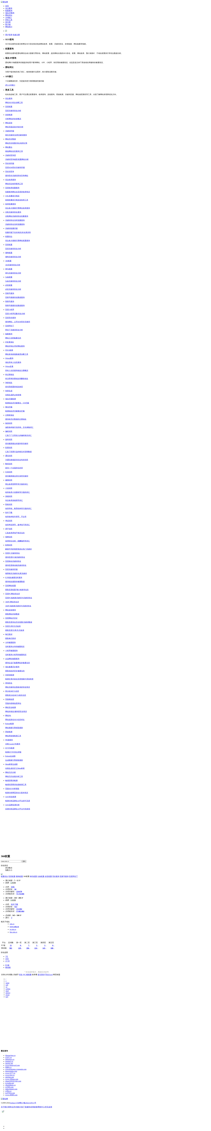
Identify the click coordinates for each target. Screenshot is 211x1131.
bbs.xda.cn (13, 932)
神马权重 (33, 876)
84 (15, 889)
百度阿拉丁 (73, 876)
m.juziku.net (9, 1083)
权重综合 (4, 876)
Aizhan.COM (14, 1103)
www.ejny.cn (10, 1075)
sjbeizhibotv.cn (10, 1085)
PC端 (7, 965)
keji (7, 997)
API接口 (8, 17)
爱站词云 (8, 15)
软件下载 (14, 904)
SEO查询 (8, 8)
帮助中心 (41, 1107)
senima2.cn (9, 1061)
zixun (7, 995)
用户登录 (8, 35)
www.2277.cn (10, 1073)
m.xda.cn (13, 929)
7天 (6, 956)
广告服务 (26, 1107)
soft (7, 985)
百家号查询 (64, 876)
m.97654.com (10, 1093)
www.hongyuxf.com (12, 1065)
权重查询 (8, 11)
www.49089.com (11, 1095)
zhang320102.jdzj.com (13, 1081)
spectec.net (9, 1063)
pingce (8, 993)
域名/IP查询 (9, 13)
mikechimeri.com (11, 1089)
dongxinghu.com (11, 1071)
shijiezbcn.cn (9, 1059)
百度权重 (11, 876)
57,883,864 (20, 911)
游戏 (13, 887)
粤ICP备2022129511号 (27, 1103)
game (7, 983)
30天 (7, 959)
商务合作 (11, 1107)
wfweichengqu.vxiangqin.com (15, 1069)
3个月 (7, 961)
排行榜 (8, 22)
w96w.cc (8, 1091)
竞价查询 (55, 876)
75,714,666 (20, 894)
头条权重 (40, 876)
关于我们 (4, 1107)
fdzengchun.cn (10, 1055)
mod (7, 991)
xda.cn (12, 924)
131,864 (19, 909)
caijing (8, 989)
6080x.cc (8, 1067)
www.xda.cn (14, 927)
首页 (7, 6)
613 (16, 907)
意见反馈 (48, 1107)
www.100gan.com (11, 1079)
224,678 (19, 891)
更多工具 (8, 20)
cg (6, 987)
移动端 (8, 967)
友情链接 (33, 1107)
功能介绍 (19, 1107)
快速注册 (16, 35)
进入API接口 (10, 85)
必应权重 (48, 876)
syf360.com (9, 1087)
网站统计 (8, 27)
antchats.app (9, 1077)
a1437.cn (8, 1057)
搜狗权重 (19, 876)
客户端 (8, 24)
